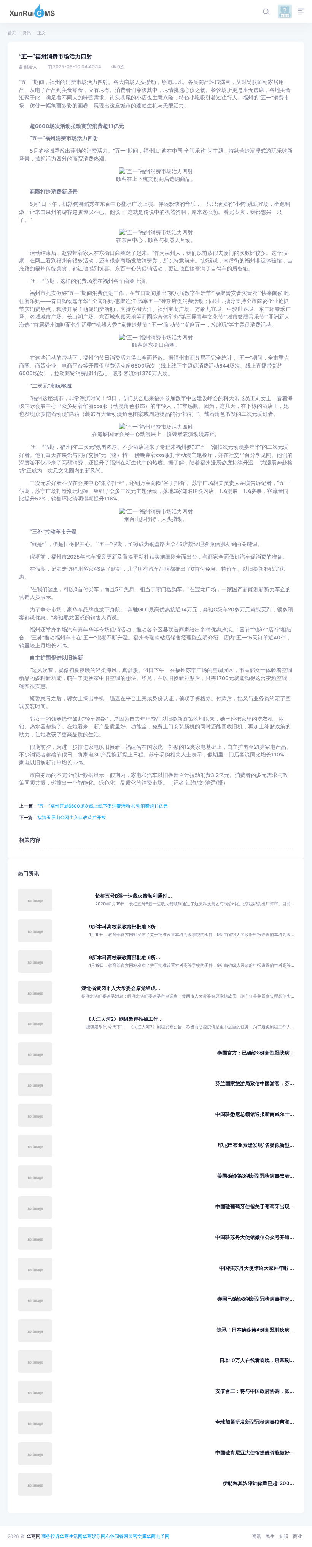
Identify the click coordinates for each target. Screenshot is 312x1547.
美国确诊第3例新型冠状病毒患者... (255, 1176)
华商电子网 (157, 1536)
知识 (283, 1536)
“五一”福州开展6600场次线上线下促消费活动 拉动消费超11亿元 (102, 806)
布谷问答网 (116, 1536)
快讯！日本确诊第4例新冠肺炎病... (255, 1329)
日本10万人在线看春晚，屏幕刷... (257, 1360)
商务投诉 (50, 1536)
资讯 (26, 32)
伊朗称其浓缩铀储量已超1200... (258, 1483)
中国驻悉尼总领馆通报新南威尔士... (254, 1114)
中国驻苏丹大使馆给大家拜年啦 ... (256, 1268)
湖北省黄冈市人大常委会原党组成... (120, 988)
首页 (12, 32)
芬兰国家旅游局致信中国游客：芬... (254, 1083)
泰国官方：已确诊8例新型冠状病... (255, 1053)
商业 (297, 1536)
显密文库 (137, 1536)
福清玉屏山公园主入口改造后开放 (71, 817)
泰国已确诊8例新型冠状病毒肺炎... (255, 1299)
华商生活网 (71, 1536)
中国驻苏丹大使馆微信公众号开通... (254, 1237)
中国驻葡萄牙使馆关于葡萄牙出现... (254, 1206)
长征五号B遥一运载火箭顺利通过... (133, 896)
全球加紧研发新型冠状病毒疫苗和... (254, 1422)
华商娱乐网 (94, 1536)
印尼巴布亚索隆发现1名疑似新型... (256, 1145)
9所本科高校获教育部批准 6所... (124, 927)
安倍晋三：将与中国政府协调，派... (254, 1391)
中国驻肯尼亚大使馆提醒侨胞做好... (254, 1452)
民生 (270, 1536)
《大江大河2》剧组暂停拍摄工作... (124, 1019)
